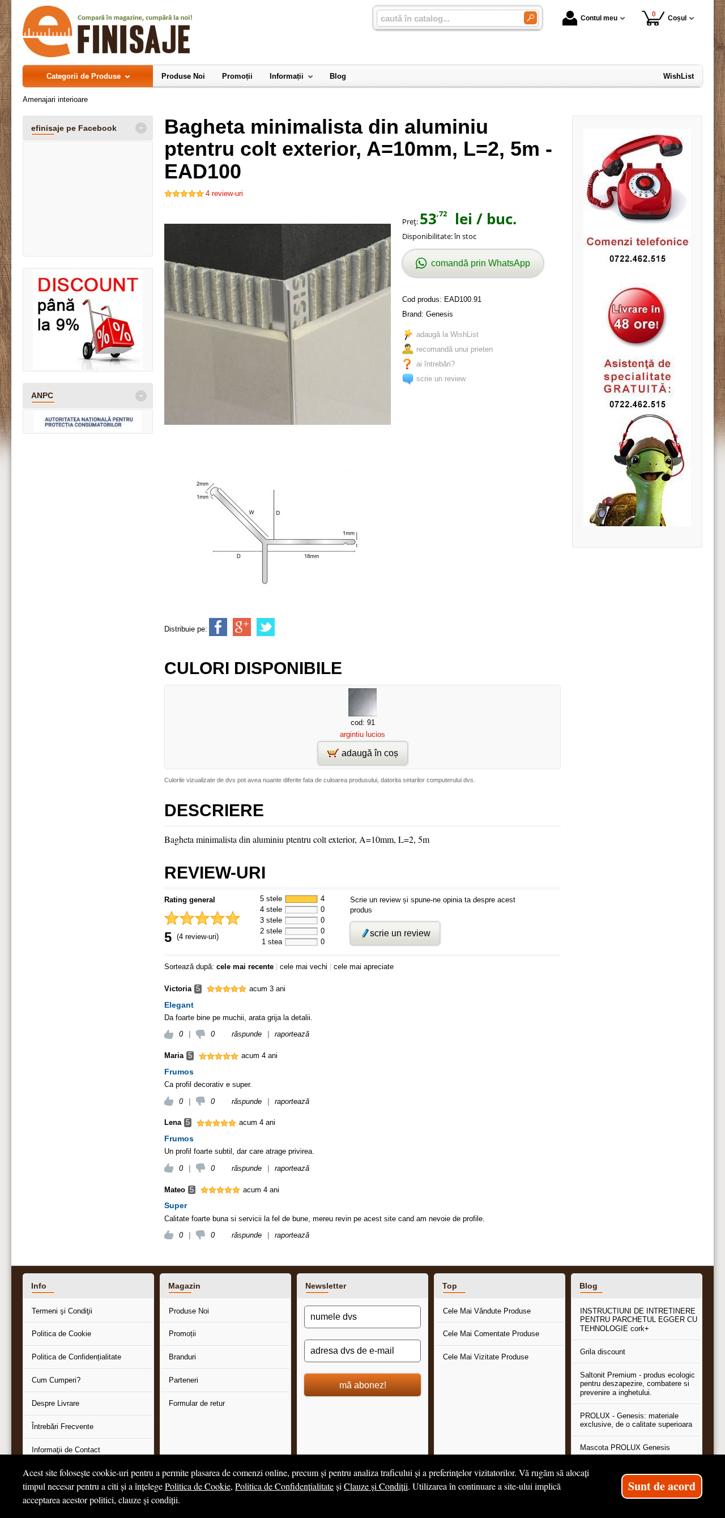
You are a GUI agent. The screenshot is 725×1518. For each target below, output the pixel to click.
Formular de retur (197, 1403)
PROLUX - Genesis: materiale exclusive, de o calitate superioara (636, 1420)
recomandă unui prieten (454, 349)
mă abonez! (362, 1385)
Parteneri (183, 1380)
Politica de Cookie (61, 1333)
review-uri (224, 193)
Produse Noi (189, 1311)
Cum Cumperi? (56, 1380)
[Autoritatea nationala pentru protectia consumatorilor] (87, 421)
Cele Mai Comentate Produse (491, 1333)
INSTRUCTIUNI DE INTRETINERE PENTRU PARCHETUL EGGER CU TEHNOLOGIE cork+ (638, 1320)
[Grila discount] (87, 320)
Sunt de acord (662, 1486)
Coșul (669, 16)
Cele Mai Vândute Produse (487, 1311)
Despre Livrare (55, 1403)
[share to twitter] (266, 627)
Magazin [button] (184, 1285)
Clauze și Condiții (376, 1486)
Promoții (182, 1333)
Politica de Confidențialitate (76, 1357)
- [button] (141, 128)
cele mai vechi (303, 966)
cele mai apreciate (364, 966)
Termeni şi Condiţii (62, 1311)
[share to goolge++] (242, 627)
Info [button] (38, 1285)
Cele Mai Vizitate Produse (485, 1357)
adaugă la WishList (447, 334)
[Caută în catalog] (530, 17)
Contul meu (599, 18)
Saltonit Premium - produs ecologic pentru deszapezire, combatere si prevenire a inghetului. (637, 1384)
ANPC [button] (42, 395)
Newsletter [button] (325, 1285)
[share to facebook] (218, 627)
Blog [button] (588, 1285)
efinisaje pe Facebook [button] (74, 128)
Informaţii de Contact (66, 1449)
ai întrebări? (435, 364)
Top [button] (449, 1285)
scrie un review (441, 378)
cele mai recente (245, 966)
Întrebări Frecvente (62, 1426)
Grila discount (602, 1352)
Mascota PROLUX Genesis (625, 1447)
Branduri (182, 1357)
